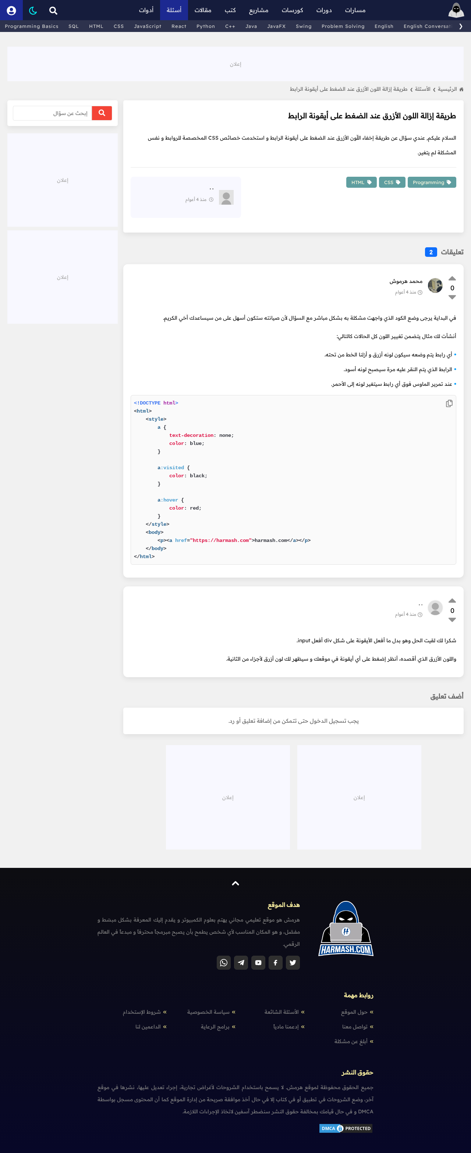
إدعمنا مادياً (286, 1026)
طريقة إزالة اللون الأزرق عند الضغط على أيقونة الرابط (351, 89)
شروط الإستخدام (142, 1012)
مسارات (355, 10)
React (179, 26)
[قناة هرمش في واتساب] (224, 963)
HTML (96, 26)
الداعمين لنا (148, 1026)
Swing (304, 26)
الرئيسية (447, 89)
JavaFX (276, 26)
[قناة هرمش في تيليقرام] (241, 963)
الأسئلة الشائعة (282, 1012)
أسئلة (174, 10)
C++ (230, 26)
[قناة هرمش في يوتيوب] (258, 963)
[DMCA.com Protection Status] (345, 1132)
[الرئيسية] (456, 10)
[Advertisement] (235, 63)
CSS (119, 26)
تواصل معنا (355, 1026)
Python (205, 26)
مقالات (203, 10)
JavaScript (148, 26)
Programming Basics (32, 26)
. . (420, 603)
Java (251, 26)
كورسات (292, 10)
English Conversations (433, 26)
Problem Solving (343, 26)
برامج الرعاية (215, 1026)
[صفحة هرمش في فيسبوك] (276, 963)
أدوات (146, 10)
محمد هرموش (406, 281)
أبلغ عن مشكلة (351, 1041)
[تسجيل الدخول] (11, 10)
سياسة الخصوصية (208, 1012)
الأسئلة (425, 89)
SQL (73, 26)
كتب (230, 10)
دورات (324, 10)
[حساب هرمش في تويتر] (293, 963)
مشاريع (259, 10)
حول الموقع (354, 1012)
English (384, 26)
